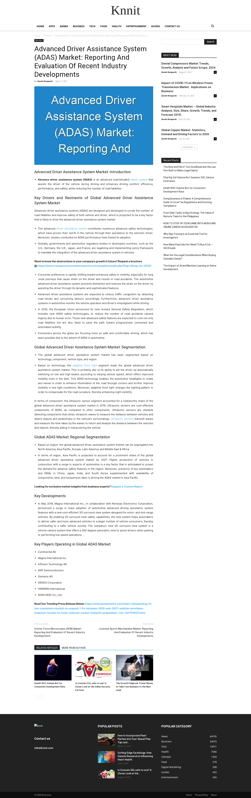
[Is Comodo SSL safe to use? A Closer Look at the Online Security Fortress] (93, 667)
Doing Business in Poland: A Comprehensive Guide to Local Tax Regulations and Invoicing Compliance (187, 202)
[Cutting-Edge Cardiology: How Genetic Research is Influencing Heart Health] (106, 757)
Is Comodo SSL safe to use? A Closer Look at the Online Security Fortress (92, 686)
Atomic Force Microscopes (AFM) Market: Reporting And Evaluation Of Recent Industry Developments (59, 632)
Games (64, 26)
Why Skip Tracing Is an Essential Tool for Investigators (185, 236)
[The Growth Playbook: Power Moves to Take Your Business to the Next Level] (134, 667)
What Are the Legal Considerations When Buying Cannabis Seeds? (189, 257)
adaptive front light (85, 365)
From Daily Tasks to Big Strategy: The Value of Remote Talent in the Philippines (188, 214)
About (214, 794)
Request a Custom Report (127, 486)
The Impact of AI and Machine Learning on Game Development (189, 267)
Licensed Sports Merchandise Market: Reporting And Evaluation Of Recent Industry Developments (126, 632)
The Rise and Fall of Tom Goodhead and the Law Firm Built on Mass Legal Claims (189, 169)
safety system (138, 179)
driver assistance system (71, 228)
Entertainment (136, 26)
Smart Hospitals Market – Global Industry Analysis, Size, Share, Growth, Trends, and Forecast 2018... (188, 110)
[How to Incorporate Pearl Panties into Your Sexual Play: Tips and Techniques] (106, 740)
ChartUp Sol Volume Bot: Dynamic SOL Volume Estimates (188, 179)
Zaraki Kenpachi (45, 81)
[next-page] (42, 697)
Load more (188, 147)
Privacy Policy (201, 794)
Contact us (172, 26)
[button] (212, 26)
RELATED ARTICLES (47, 647)
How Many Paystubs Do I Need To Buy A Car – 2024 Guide (188, 246)
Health (116, 26)
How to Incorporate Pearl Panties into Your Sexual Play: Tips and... (134, 739)
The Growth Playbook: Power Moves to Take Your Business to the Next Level (134, 686)
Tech (92, 26)
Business (79, 26)
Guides (155, 26)
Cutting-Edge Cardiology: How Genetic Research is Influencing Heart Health (135, 756)
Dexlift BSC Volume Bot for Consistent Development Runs (184, 190)
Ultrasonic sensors (122, 418)
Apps (52, 26)
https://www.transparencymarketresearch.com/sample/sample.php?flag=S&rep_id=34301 (94, 265)
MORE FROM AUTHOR (74, 647)
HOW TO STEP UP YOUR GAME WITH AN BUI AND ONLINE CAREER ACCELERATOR (189, 225)
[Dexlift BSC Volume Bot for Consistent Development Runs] (53, 667)
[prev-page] (36, 697)
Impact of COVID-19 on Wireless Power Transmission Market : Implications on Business (187, 87)
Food (103, 26)
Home (40, 26)
